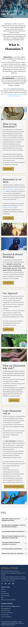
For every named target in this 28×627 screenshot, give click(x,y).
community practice (14, 96)
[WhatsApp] (13, 583)
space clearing (19, 94)
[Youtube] (5, 583)
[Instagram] (2, 583)
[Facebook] (9, 583)
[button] (2, 2)
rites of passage (8, 94)
